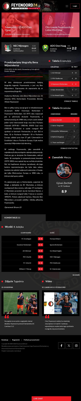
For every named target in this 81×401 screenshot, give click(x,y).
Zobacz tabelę (71, 101)
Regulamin (16, 340)
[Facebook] (61, 345)
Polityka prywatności (31, 340)
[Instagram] (76, 345)
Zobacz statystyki (69, 148)
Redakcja (4, 340)
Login (75, 6)
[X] (69, 345)
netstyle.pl (17, 351)
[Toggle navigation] (66, 6)
